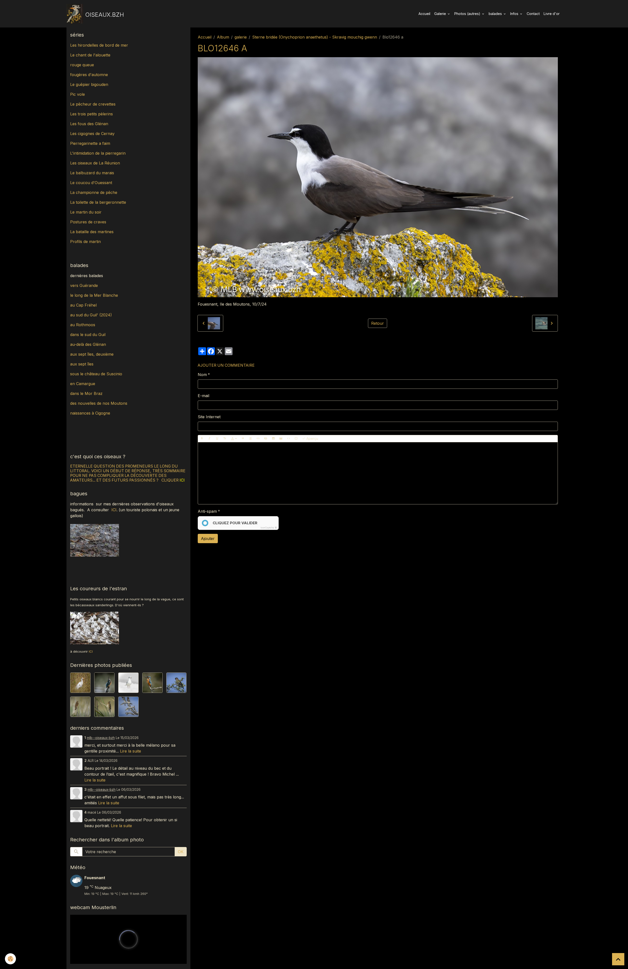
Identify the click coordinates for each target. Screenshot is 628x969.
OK (180, 851)
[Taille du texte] (225, 438)
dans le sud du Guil (87, 334)
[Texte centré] (250, 438)
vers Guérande (84, 285)
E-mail (203, 395)
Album (223, 37)
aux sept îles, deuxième (92, 354)
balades (496, 14)
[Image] (273, 438)
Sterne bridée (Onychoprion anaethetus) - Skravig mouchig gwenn (314, 37)
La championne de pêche (93, 192)
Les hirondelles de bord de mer (99, 45)
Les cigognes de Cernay (92, 133)
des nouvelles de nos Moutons (98, 403)
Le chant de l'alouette (90, 55)
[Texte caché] (266, 438)
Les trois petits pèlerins (91, 113)
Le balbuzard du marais (92, 172)
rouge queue (82, 64)
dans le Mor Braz (86, 393)
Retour (377, 323)
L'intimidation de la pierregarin (98, 153)
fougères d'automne (89, 74)
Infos (514, 14)
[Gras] (202, 438)
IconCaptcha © (269, 527)
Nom (202, 374)
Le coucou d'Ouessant (91, 182)
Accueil (424, 14)
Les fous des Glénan (89, 123)
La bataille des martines (92, 231)
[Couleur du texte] (234, 438)
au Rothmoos (82, 324)
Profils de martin (85, 241)
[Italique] (209, 438)
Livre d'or (552, 14)
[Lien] (258, 438)
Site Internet (209, 416)
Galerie (440, 14)
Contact (533, 14)
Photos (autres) (467, 14)
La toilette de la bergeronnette (98, 202)
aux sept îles (81, 364)
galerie (241, 37)
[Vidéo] (281, 438)
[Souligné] (217, 438)
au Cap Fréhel (83, 305)
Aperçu (311, 438)
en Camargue (83, 383)
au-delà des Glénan (88, 344)
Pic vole (78, 94)
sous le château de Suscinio (96, 373)
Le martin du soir (86, 212)
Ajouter (208, 538)
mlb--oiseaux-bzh (101, 738)
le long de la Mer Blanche (94, 295)
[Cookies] (10, 958)
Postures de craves (88, 221)
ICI (114, 509)
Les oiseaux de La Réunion (95, 163)
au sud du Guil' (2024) (91, 314)
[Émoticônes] (296, 438)
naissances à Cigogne (90, 413)
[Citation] (243, 438)
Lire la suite (130, 751)
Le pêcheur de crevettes (93, 104)
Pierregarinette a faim (90, 143)
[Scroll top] (618, 959)
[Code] (288, 438)
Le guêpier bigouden (89, 84)
